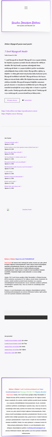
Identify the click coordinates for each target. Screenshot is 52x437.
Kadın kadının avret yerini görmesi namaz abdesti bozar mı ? (21, 147)
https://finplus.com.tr (9, 114)
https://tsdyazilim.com (9, 111)
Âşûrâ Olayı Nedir (10, 352)
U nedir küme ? (9, 171)
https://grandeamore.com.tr (27, 111)
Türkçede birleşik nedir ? (12, 142)
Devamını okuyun (13, 100)
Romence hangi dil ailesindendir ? (14, 176)
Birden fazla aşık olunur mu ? (13, 186)
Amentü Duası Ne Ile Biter (12, 346)
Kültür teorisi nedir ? (10, 181)
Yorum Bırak (28, 100)
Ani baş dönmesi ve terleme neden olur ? (16, 157)
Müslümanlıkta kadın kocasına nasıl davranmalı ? (19, 167)
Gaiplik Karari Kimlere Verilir (13, 340)
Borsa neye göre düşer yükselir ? (13, 152)
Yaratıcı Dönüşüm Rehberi (26, 23)
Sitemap (19, 114)
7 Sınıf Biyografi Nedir (16, 51)
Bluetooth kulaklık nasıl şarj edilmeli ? (15, 162)
